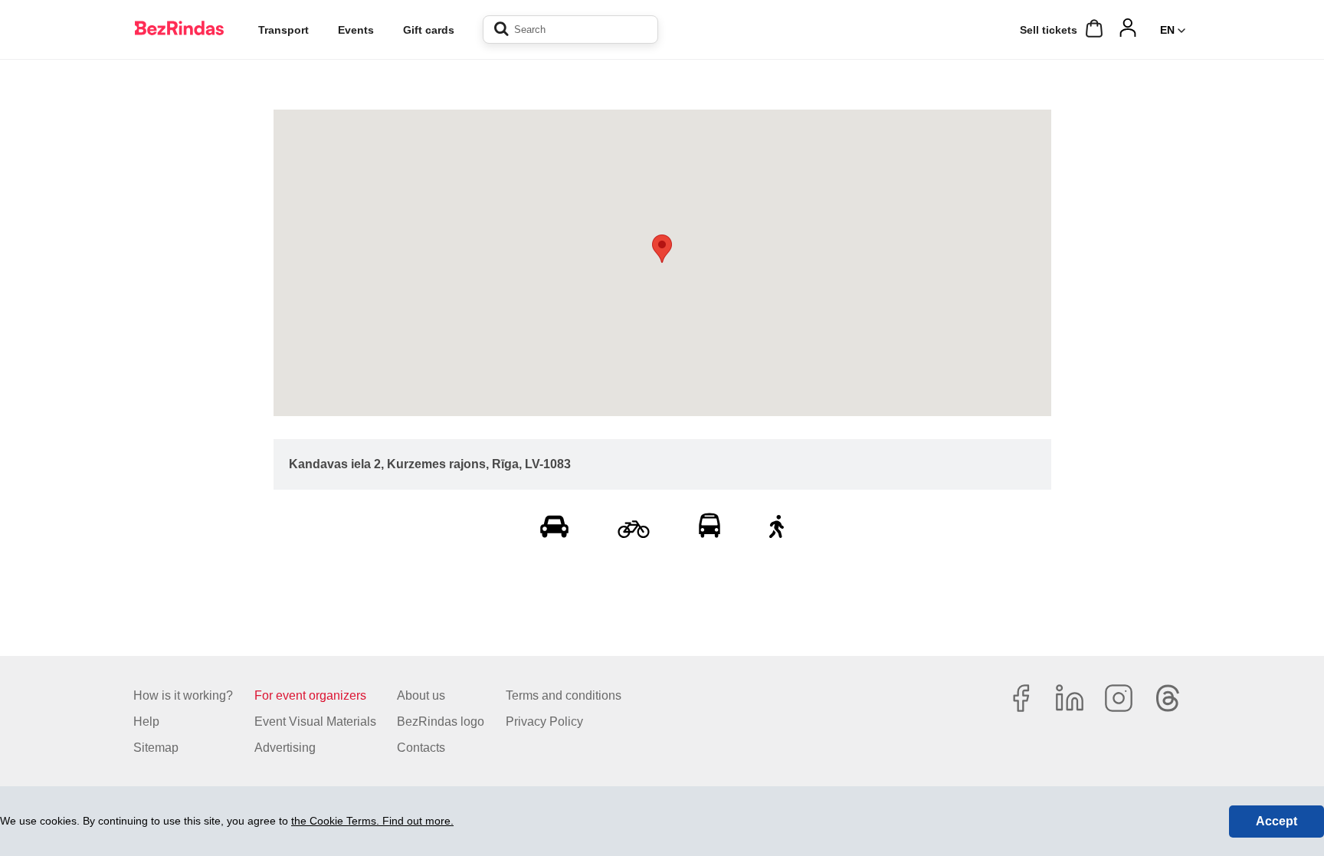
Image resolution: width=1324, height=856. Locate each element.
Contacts (421, 747)
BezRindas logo (440, 721)
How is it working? (183, 695)
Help (146, 721)
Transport (283, 30)
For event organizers (310, 695)
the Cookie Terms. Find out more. (372, 821)
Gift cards (428, 30)
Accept (1276, 821)
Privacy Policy (544, 721)
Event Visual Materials (315, 721)
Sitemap (156, 747)
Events (356, 30)
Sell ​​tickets (1048, 30)
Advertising (285, 747)
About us (421, 695)
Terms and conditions (563, 695)
